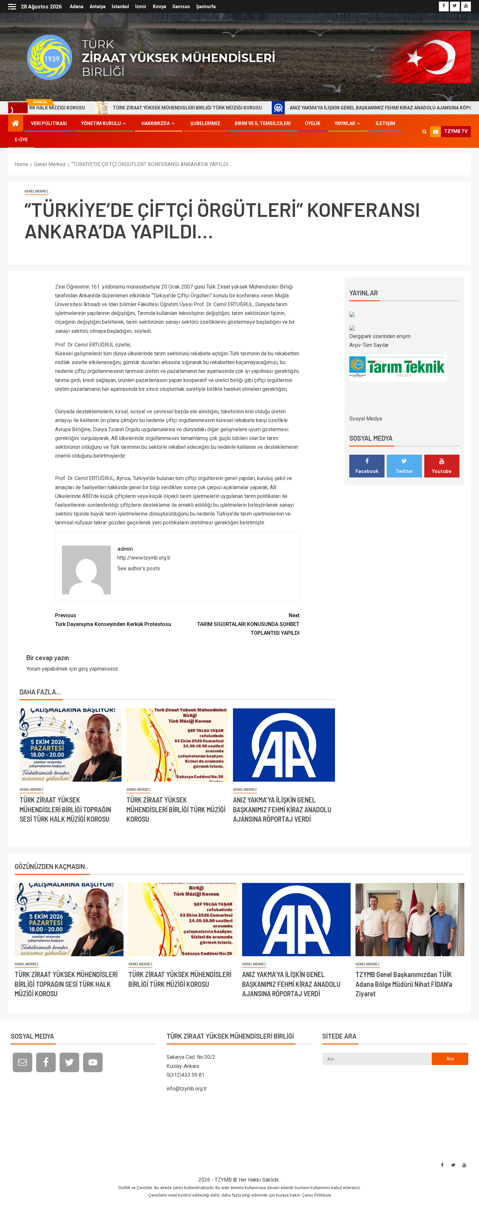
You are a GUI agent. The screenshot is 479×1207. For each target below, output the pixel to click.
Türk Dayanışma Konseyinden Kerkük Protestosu (113, 619)
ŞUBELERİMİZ (205, 123)
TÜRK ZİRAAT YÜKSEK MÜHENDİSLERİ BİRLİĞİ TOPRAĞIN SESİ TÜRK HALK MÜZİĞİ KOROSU (65, 809)
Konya (159, 6)
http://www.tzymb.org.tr (143, 558)
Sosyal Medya (365, 419)
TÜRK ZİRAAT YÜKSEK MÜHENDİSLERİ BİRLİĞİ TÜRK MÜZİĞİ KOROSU (142, 107)
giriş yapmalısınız (98, 669)
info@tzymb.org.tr (187, 1089)
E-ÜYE (21, 139)
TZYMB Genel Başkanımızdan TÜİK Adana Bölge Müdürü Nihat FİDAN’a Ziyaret (404, 984)
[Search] (424, 131)
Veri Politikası (49, 123)
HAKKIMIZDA (155, 123)
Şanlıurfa (206, 6)
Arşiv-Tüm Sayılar (369, 345)
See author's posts (138, 568)
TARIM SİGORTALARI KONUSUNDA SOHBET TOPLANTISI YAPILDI (248, 624)
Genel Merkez (36, 191)
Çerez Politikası (316, 1195)
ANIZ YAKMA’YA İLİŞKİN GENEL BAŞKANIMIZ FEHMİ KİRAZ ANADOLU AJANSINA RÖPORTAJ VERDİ (348, 107)
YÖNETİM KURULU (101, 123)
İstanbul (120, 6)
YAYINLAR (345, 123)
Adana (76, 6)
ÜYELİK (312, 123)
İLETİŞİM (385, 123)
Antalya (98, 6)
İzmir (141, 6)
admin (125, 548)
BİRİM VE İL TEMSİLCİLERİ (263, 123)
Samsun (181, 6)
